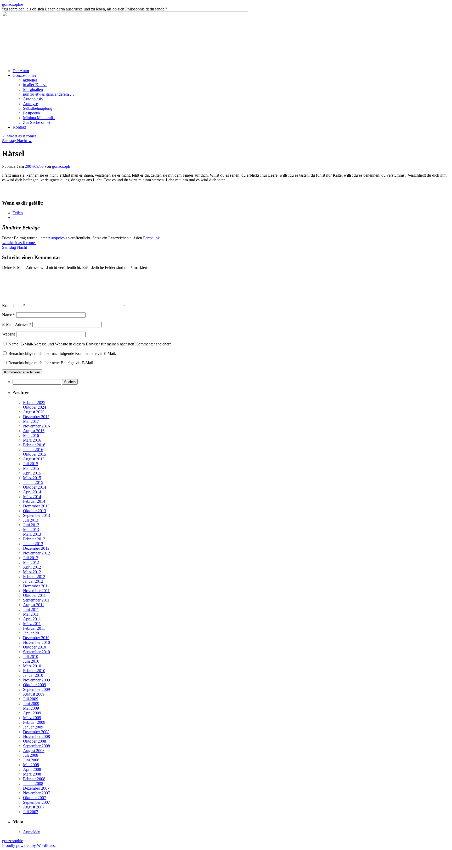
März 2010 (32, 666)
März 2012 (32, 572)
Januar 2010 (33, 675)
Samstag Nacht (17, 140)
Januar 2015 (33, 482)
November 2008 (36, 736)
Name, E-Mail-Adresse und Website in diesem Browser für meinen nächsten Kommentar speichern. (90, 344)
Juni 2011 (31, 609)
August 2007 (33, 807)
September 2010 (36, 652)
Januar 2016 (33, 449)
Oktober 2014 (34, 487)
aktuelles (30, 80)
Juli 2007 (30, 811)
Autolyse (30, 103)
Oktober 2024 (34, 407)
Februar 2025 (34, 402)
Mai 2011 (31, 614)
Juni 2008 (31, 760)
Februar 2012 (34, 576)
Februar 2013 (34, 539)
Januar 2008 (33, 783)
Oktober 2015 (34, 454)
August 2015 (33, 459)
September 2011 (36, 600)
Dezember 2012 (36, 548)
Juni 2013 (31, 525)
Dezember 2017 (36, 416)
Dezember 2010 (36, 637)
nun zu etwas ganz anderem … (48, 94)
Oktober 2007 (34, 797)
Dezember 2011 (36, 586)
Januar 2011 (33, 633)
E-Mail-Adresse (16, 324)
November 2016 (36, 426)
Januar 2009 (33, 727)
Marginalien (33, 89)
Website (8, 334)
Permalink (151, 238)
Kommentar (13, 305)
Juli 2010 (30, 656)
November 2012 (36, 553)
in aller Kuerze (35, 85)
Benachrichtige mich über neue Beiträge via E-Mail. (51, 363)
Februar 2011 (34, 628)
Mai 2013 (31, 529)
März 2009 (32, 717)
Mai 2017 (31, 421)
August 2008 (33, 750)
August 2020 (33, 412)
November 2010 (36, 642)
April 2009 (32, 713)
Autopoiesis (33, 99)
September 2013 (36, 515)
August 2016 (33, 431)
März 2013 (32, 534)
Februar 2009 (34, 722)
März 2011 (32, 623)
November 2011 (36, 590)
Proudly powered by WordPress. (29, 845)
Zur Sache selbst (36, 122)
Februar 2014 (34, 501)
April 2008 (32, 769)
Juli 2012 (30, 558)
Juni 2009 (31, 703)
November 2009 (36, 680)
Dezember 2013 (36, 506)
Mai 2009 (31, 708)
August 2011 (33, 605)
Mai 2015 (31, 468)
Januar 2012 (33, 581)
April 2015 (32, 473)
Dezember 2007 (36, 788)
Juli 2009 (30, 699)
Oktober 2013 (34, 510)
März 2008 (32, 774)
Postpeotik (31, 113)
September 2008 (36, 746)
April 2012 (32, 567)
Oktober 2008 (34, 741)
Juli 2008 (30, 755)
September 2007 (36, 802)
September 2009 (36, 689)
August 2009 (33, 694)
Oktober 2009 (34, 685)
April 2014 (32, 492)
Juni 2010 (31, 661)
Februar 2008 (34, 779)
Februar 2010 (34, 670)
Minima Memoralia (39, 117)
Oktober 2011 (34, 595)
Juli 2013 (30, 520)
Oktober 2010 (34, 647)
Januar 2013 (33, 543)
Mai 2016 (31, 435)
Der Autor (21, 70)
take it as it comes (19, 136)
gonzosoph (61, 166)
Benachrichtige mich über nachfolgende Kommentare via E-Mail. (62, 353)
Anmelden (31, 832)
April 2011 (32, 619)
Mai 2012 (31, 562)
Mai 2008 (31, 764)
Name (8, 315)
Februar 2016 (34, 445)
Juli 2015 (30, 463)
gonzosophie (12, 4)
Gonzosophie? (24, 75)
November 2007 (36, 793)
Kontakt (19, 127)
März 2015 (32, 478)
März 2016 (32, 440)
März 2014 (32, 496)
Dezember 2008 (36, 732)
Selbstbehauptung (37, 108)
